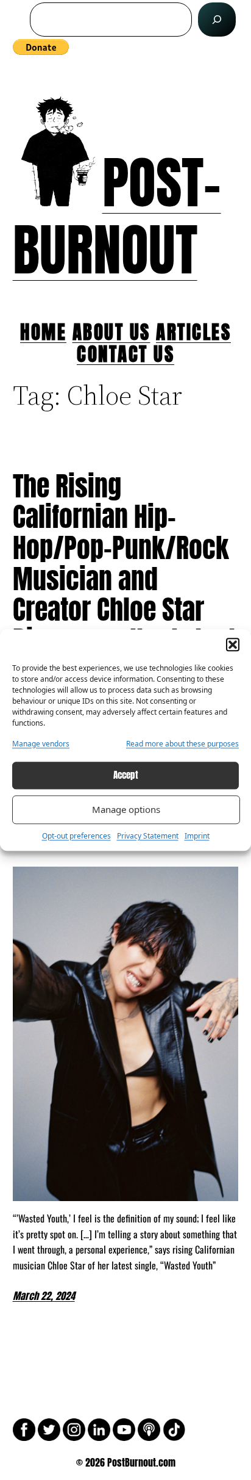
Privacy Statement (148, 836)
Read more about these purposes (182, 743)
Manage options (126, 810)
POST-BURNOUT (117, 216)
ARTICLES (193, 331)
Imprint (197, 836)
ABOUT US (111, 331)
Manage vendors (40, 743)
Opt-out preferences (76, 836)
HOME (43, 331)
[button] (233, 644)
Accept (125, 775)
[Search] (217, 19)
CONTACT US (125, 353)
